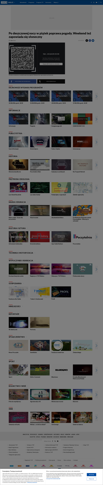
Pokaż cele (91, 478)
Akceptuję (91, 474)
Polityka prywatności (32, 482)
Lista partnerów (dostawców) (53, 478)
